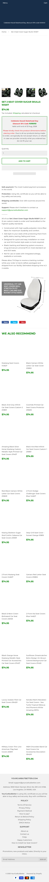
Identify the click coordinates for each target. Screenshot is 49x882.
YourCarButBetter (17, 873)
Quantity (5, 149)
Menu (5, 3)
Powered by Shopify (34, 873)
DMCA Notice (24, 823)
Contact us (24, 834)
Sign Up (43, 859)
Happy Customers (24, 840)
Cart (45, 3)
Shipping (17, 113)
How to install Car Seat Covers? (24, 843)
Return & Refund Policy (24, 817)
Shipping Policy (24, 820)
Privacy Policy (24, 808)
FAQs (24, 837)
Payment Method (24, 811)
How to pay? (24, 814)
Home (4, 32)
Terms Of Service (24, 805)
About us (24, 831)
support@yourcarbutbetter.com (15, 210)
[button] (24, 167)
